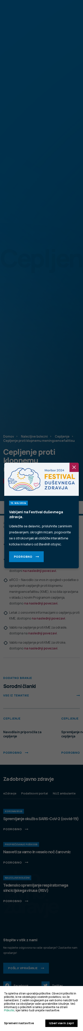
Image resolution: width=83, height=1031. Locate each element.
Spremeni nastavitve (19, 1023)
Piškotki (9, 1010)
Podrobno (23, 556)
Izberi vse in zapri (61, 1023)
